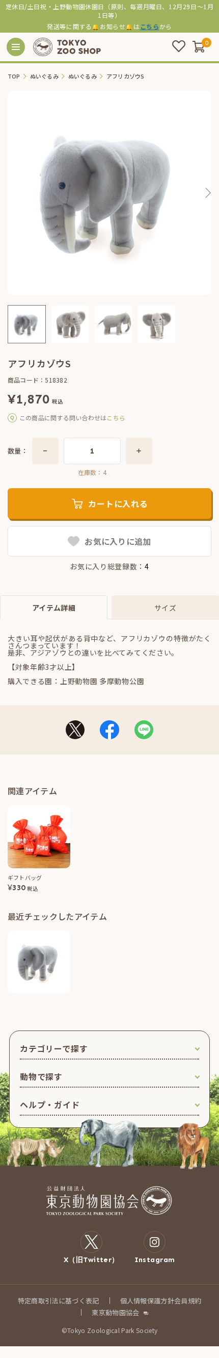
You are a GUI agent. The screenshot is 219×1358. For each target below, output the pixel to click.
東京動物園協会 (115, 1312)
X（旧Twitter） (91, 1259)
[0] (198, 46)
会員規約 (187, 1300)
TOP (14, 76)
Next (207, 193)
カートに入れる (118, 503)
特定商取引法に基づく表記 (58, 1300)
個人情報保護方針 (147, 1300)
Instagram (154, 1259)
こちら (149, 26)
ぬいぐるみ (44, 76)
